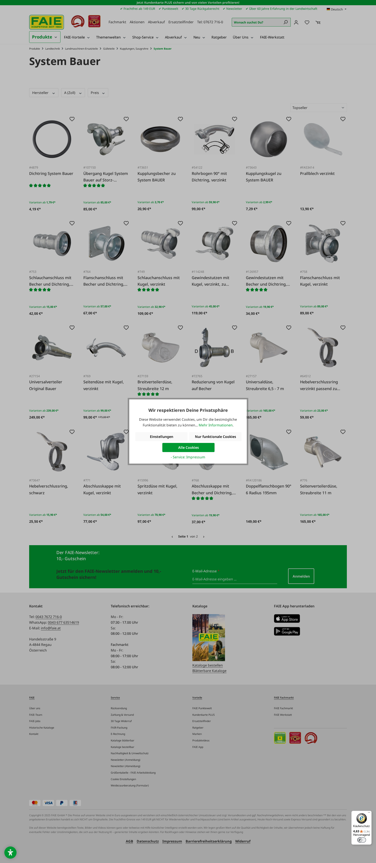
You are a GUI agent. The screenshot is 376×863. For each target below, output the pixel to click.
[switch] (361, 840)
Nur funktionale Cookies (215, 436)
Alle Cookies (188, 447)
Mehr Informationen (216, 425)
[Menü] (369, 813)
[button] (10, 852)
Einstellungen (161, 436)
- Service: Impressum (188, 457)
